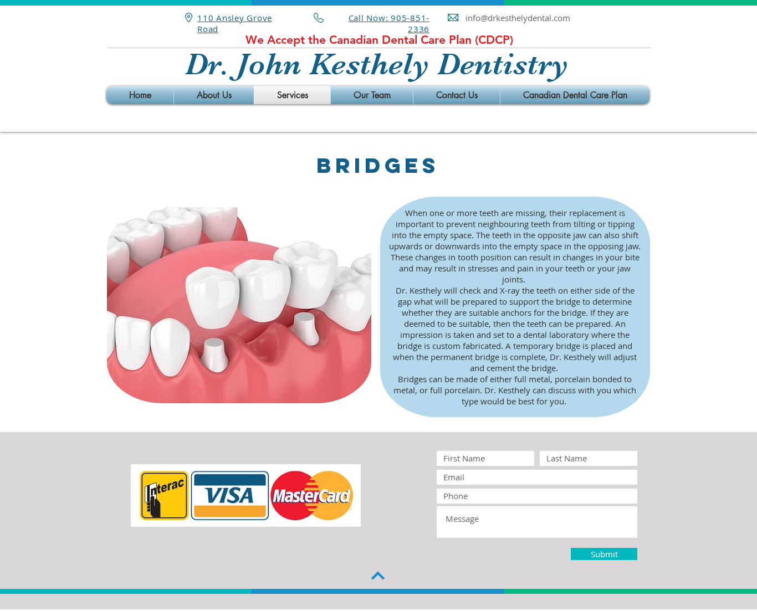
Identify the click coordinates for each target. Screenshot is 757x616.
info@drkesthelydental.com (518, 17)
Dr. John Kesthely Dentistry (377, 64)
